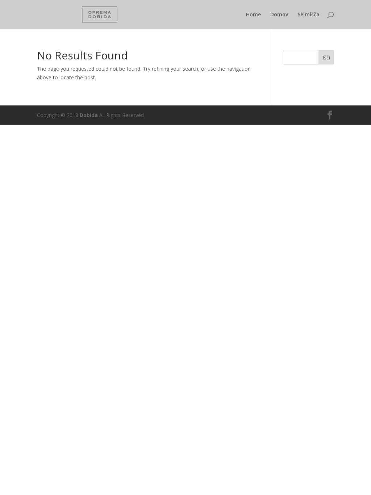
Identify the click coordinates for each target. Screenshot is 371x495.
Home (253, 15)
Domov (279, 15)
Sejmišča (308, 15)
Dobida (88, 115)
